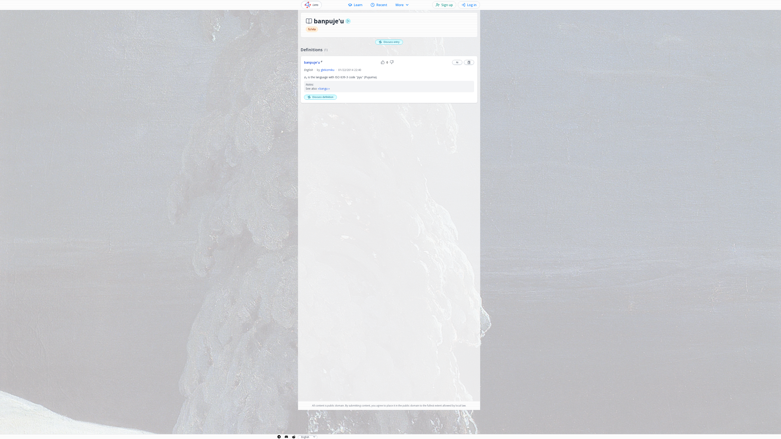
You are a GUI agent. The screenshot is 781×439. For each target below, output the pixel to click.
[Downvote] (392, 62)
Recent (381, 5)
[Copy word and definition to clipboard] (469, 62)
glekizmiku (327, 70)
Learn (358, 5)
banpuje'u (313, 62)
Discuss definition (322, 97)
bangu (324, 88)
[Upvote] (383, 62)
